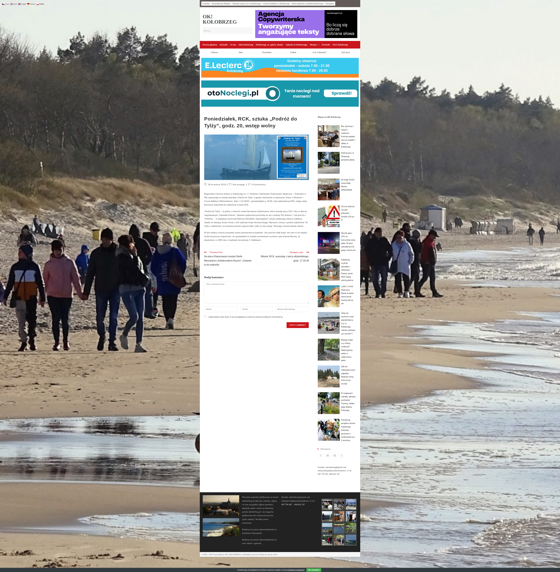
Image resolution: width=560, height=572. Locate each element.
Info (241, 52)
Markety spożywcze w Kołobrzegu (247, 3)
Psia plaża (330, 3)
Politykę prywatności (296, 570)
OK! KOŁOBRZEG (220, 19)
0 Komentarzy (259, 184)
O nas (233, 44)
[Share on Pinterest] (335, 456)
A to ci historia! (319, 52)
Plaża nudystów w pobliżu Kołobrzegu (307, 3)
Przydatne (266, 52)
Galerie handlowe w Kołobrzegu (276, 3)
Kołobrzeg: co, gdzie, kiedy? (269, 44)
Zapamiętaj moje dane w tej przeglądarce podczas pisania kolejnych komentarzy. (246, 317)
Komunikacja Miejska (221, 3)
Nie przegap (239, 184)
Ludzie (293, 52)
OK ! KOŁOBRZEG (233, 554)
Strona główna (210, 44)
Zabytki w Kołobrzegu (296, 44)
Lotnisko (206, 3)
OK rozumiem (314, 570)
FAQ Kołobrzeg (246, 44)
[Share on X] (321, 456)
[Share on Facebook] (328, 456)
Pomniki (326, 44)
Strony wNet (272, 554)
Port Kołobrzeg (340, 44)
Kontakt (224, 44)
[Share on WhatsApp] (342, 456)
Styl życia (345, 52)
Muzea (313, 44)
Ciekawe (214, 52)
